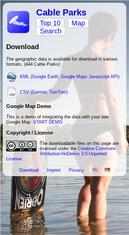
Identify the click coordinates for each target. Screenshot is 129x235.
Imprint (54, 170)
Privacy (77, 170)
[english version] (95, 170)
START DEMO (47, 122)
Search (51, 31)
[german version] (107, 170)
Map (78, 23)
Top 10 (50, 23)
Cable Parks (61, 12)
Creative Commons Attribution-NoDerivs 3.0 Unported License (61, 153)
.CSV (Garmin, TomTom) (42, 92)
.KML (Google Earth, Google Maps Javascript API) (68, 76)
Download (29, 170)
